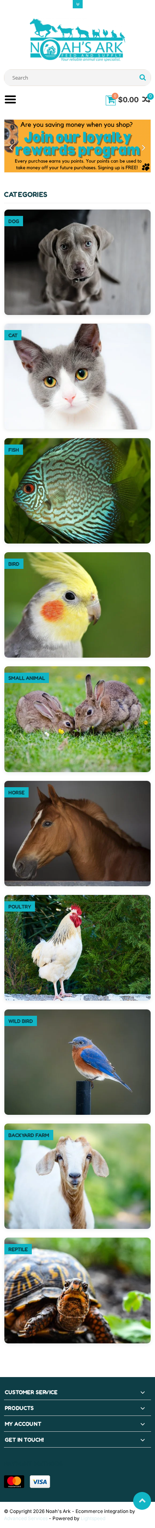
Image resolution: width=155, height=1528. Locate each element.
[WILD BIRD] (77, 1013)
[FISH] (77, 442)
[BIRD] (77, 556)
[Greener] (77, 146)
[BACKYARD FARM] (77, 1127)
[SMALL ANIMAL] (77, 670)
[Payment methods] (14, 1481)
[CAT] (77, 327)
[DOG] (77, 213)
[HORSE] (77, 785)
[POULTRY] (77, 899)
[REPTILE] (77, 1241)
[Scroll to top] (142, 1501)
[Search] (142, 77)
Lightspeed (93, 1518)
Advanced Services (26, 1518)
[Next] (144, 148)
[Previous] (11, 148)
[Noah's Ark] (77, 39)
